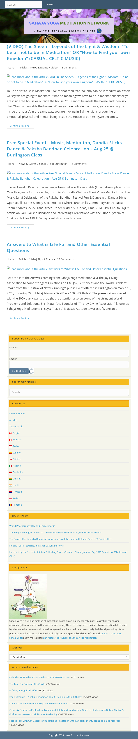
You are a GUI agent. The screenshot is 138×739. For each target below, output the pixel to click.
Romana (17, 504)
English (16, 433)
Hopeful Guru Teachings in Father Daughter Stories (36, 545)
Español (16, 452)
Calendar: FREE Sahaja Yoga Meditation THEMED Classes (39, 677)
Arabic (15, 446)
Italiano (16, 465)
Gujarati (16, 478)
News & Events (39, 67)
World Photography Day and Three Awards (32, 525)
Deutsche (17, 472)
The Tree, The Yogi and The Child (26, 684)
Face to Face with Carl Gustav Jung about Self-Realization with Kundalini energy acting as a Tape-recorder (64, 720)
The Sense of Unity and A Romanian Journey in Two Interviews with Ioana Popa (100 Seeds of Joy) (60, 539)
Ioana (11, 67)
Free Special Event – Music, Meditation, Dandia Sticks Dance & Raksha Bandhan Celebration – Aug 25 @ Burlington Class (64, 149)
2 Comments (79, 163)
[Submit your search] (38, 4)
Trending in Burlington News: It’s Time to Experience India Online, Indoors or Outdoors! (55, 532)
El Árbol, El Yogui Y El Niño (23, 690)
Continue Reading (22, 126)
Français (17, 439)
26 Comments (65, 259)
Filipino (16, 459)
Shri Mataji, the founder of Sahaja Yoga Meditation (70, 637)
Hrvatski (17, 491)
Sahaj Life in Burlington (53, 163)
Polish (15, 498)
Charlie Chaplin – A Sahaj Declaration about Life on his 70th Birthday (45, 696)
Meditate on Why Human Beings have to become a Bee (38, 703)
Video (54, 67)
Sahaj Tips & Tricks (41, 259)
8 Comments (69, 67)
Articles (23, 67)
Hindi (15, 485)
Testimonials (16, 426)
